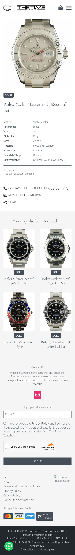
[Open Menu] (69, 8)
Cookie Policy (11, 495)
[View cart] (60, 7)
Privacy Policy (40, 423)
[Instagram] (37, 395)
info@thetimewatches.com (22, 380)
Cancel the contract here (19, 500)
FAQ (6, 481)
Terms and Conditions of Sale (21, 486)
